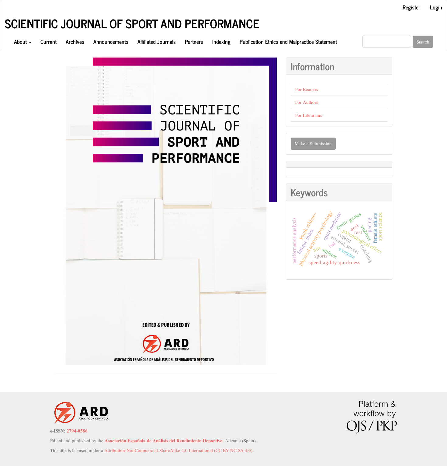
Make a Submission (313, 143)
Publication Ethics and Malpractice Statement (288, 41)
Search (423, 41)
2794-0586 (77, 430)
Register (411, 7)
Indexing (221, 41)
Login (436, 7)
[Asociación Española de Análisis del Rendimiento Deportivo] (81, 412)
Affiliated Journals (156, 41)
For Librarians (308, 115)
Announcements (110, 41)
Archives (75, 41)
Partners (194, 41)
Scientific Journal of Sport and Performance (132, 23)
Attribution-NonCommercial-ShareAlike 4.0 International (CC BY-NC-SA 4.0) (178, 450)
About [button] (21, 41)
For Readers (306, 89)
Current (48, 41)
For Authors (306, 102)
